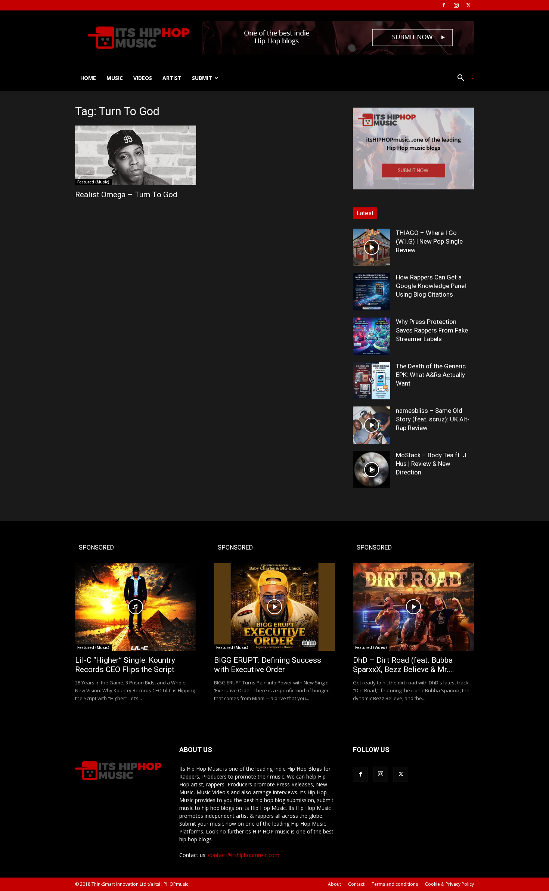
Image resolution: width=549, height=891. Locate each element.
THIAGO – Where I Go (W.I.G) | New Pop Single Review (429, 241)
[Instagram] (456, 5)
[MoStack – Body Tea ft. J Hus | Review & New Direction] (371, 469)
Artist (172, 77)
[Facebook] (443, 5)
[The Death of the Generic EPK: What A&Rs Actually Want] (371, 380)
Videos (142, 77)
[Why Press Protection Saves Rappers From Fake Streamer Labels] (371, 336)
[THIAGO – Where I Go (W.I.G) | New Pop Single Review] (371, 247)
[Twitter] (468, 5)
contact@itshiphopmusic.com (243, 854)
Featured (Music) (93, 182)
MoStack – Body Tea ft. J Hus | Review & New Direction (431, 463)
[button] (463, 78)
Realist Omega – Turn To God (126, 194)
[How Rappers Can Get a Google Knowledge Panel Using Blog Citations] (371, 291)
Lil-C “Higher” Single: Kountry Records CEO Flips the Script (125, 665)
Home (88, 77)
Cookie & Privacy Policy (449, 884)
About (334, 884)
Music (114, 77)
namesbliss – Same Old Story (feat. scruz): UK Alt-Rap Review (432, 419)
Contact (356, 884)
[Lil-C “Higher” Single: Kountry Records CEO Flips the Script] (135, 607)
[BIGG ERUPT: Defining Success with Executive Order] (274, 607)
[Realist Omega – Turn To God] (135, 155)
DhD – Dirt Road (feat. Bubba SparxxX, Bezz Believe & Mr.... (403, 665)
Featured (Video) (371, 647)
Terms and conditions (395, 884)
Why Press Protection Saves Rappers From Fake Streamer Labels (432, 330)
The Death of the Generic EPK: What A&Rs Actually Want (431, 374)
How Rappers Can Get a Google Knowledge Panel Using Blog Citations (431, 285)
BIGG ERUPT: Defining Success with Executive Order (267, 665)
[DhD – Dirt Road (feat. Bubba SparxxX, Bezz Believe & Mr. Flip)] (413, 607)
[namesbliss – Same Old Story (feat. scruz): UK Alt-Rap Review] (371, 425)
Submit (202, 77)
